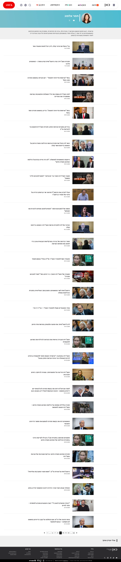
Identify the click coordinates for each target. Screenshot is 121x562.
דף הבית (91, 551)
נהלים (92, 556)
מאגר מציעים (45, 553)
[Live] (9, 5)
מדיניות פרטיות (28, 554)
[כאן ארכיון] (55, 5)
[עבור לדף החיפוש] (30, 5)
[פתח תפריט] (113, 5)
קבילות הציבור (59, 554)
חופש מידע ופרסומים (58, 553)
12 (68, 533)
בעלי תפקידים (45, 556)
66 (74, 533)
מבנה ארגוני (77, 554)
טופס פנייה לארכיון (44, 557)
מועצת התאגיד (90, 554)
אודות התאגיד (90, 553)
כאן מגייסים (60, 551)
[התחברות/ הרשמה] (21, 5)
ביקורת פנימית (59, 556)
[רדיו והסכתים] (68, 5)
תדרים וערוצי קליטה (12, 553)
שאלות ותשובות (13, 554)
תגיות (29, 551)
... (50, 533)
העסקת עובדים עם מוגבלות (74, 557)
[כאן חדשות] (95, 5)
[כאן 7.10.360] (40, 5)
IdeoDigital (65, 560)
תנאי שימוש (77, 556)
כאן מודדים (28, 553)
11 (65, 533)
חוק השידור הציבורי (75, 553)
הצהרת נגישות (90, 557)
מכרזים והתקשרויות (44, 551)
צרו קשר (77, 551)
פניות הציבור (45, 554)
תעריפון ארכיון (59, 557)
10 (63, 533)
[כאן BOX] (82, 5)
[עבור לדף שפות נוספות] (25, 5)
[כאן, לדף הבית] (106, 5)
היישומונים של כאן (12, 551)
